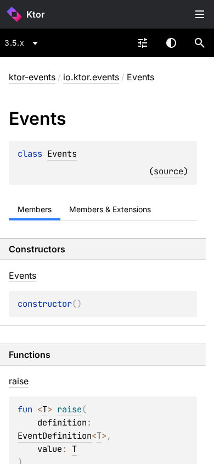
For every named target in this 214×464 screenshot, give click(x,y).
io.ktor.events (91, 76)
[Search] (199, 43)
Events (62, 153)
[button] (199, 43)
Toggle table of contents (199, 14)
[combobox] (23, 43)
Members (35, 209)
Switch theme (171, 43)
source (168, 171)
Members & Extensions (110, 209)
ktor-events (32, 76)
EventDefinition (55, 435)
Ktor (35, 14)
